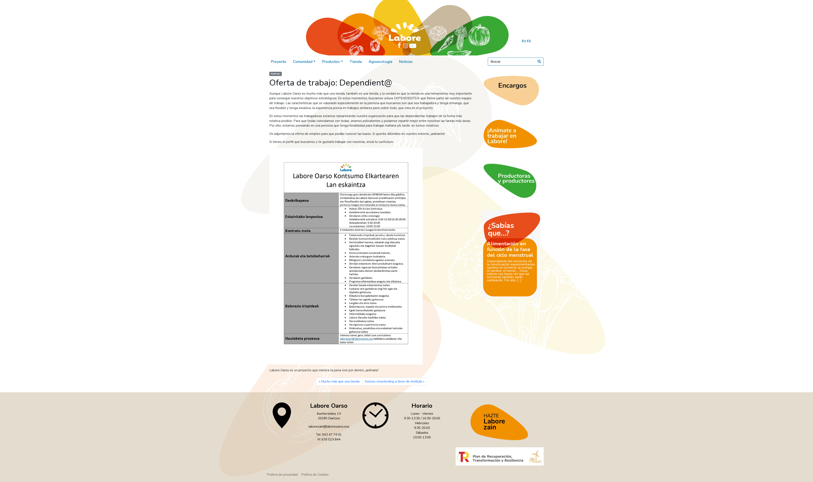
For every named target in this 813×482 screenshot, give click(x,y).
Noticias (406, 61)
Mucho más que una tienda (340, 381)
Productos (331, 61)
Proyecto (278, 61)
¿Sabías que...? (501, 229)
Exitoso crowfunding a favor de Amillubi (393, 381)
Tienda (356, 61)
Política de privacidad (282, 474)
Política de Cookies (315, 474)
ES (529, 41)
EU (524, 41)
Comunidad (302, 61)
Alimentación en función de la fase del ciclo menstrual (510, 249)
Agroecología (380, 61)
